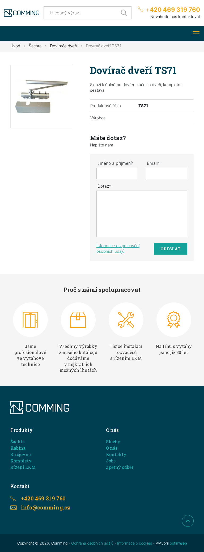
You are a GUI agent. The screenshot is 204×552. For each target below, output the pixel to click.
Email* (153, 163)
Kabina (18, 448)
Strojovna (20, 454)
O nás (111, 448)
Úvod (15, 45)
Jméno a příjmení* (115, 163)
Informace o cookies (134, 543)
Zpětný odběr (119, 467)
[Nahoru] (188, 521)
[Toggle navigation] (196, 33)
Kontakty (116, 454)
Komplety (21, 460)
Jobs (111, 460)
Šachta (35, 45)
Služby (113, 441)
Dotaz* (104, 186)
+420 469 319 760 (173, 9)
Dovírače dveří (63, 45)
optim (178, 543)
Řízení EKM (23, 467)
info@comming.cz (45, 507)
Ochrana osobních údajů (92, 543)
